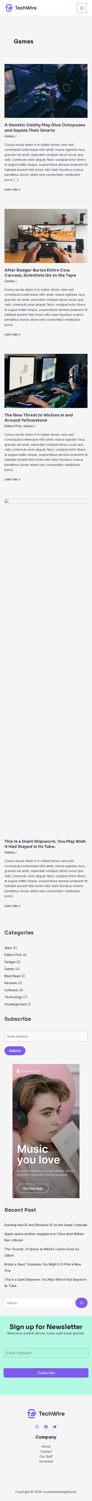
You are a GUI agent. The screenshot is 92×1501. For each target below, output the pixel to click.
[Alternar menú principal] (82, 8)
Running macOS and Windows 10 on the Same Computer (46, 1225)
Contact (46, 1451)
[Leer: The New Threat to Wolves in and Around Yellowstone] (46, 380)
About (46, 1446)
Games (9, 136)
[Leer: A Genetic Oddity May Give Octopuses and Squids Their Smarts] (46, 90)
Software (11, 990)
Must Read (12, 976)
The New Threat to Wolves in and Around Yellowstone (38, 418)
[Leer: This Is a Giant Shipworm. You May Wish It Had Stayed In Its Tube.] (46, 666)
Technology (13, 997)
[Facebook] (46, 1427)
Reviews (10, 983)
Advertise (46, 1461)
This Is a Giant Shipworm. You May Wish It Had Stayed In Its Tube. (45, 844)
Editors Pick (13, 426)
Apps (8, 948)
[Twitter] (55, 1427)
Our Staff (46, 1456)
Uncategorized (15, 1004)
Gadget (9, 962)
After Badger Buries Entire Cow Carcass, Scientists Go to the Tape (40, 273)
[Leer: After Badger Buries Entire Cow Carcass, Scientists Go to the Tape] (46, 235)
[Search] (81, 1303)
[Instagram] (37, 1427)
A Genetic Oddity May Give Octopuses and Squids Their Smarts (44, 128)
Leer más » (12, 189)
